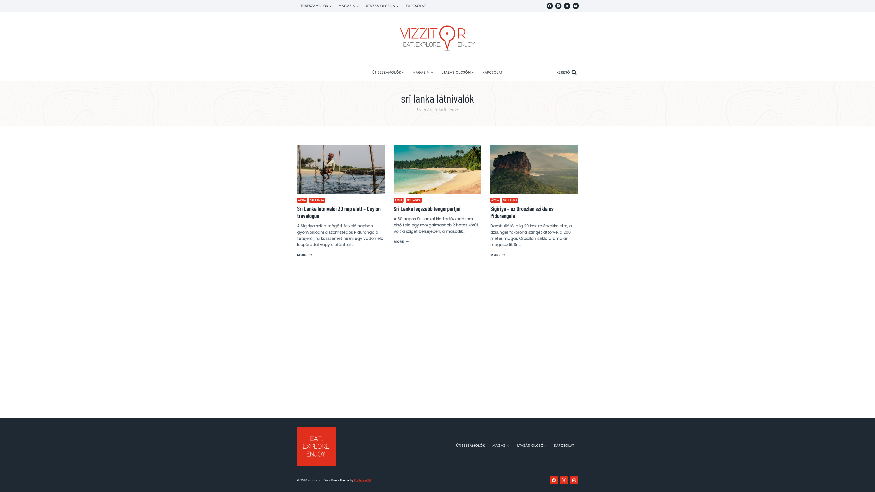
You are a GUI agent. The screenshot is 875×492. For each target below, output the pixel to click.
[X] (564, 480)
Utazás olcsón (532, 445)
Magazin (501, 445)
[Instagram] (558, 6)
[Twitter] (567, 6)
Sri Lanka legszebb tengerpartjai (427, 208)
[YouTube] (576, 6)
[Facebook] (550, 6)
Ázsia (302, 200)
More (304, 255)
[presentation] (341, 169)
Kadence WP (362, 480)
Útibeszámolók (470, 445)
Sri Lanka (317, 200)
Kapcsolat (416, 5)
